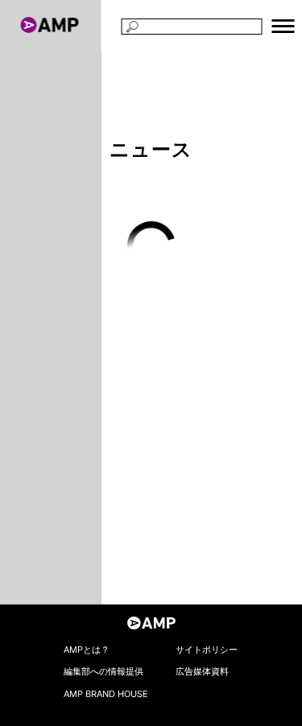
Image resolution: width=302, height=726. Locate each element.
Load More (151, 245)
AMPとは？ (87, 649)
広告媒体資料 (202, 671)
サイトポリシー (207, 649)
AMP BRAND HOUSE (106, 693)
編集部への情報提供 (103, 671)
